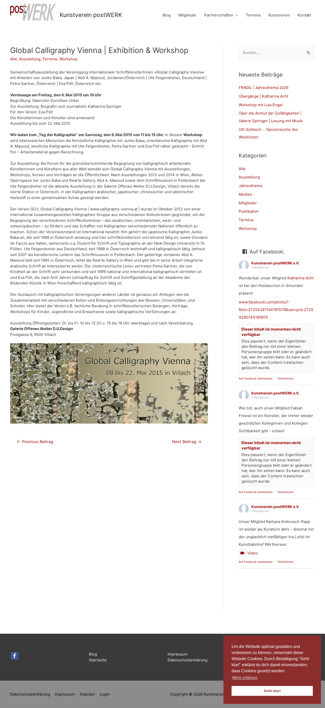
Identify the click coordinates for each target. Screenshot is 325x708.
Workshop (68, 59)
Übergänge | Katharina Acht (263, 96)
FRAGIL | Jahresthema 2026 (263, 87)
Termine (253, 15)
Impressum (178, 654)
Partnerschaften (218, 15)
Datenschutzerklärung (187, 660)
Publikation (249, 211)
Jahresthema (250, 185)
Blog (166, 15)
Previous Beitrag (35, 441)
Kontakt (304, 15)
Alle (13, 59)
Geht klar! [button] (272, 691)
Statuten (87, 694)
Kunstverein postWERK (91, 15)
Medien (245, 194)
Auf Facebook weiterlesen (255, 378)
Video (252, 553)
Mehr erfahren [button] (244, 678)
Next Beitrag (186, 441)
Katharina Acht (300, 278)
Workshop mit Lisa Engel (261, 104)
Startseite (98, 660)
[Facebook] (14, 656)
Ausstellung (29, 59)
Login (105, 694)
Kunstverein (279, 15)
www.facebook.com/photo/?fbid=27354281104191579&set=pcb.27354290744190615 (276, 310)
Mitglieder (187, 15)
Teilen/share (285, 378)
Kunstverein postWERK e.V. (275, 263)
